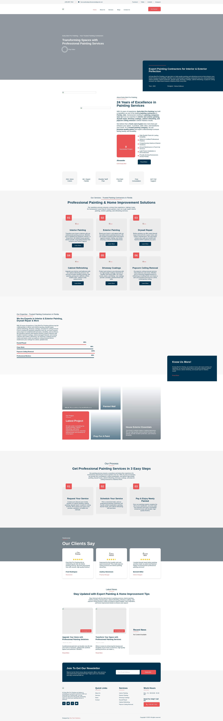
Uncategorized (86, 631)
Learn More (78, 245)
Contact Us (127, 9)
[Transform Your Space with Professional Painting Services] (111, 621)
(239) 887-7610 (152, 704)
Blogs (118, 9)
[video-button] (64, 49)
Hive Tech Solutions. (75, 718)
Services (110, 9)
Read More (143, 162)
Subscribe (148, 672)
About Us (102, 9)
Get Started (154, 9)
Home (94, 9)
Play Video (71, 49)
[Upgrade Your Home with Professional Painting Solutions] (77, 621)
